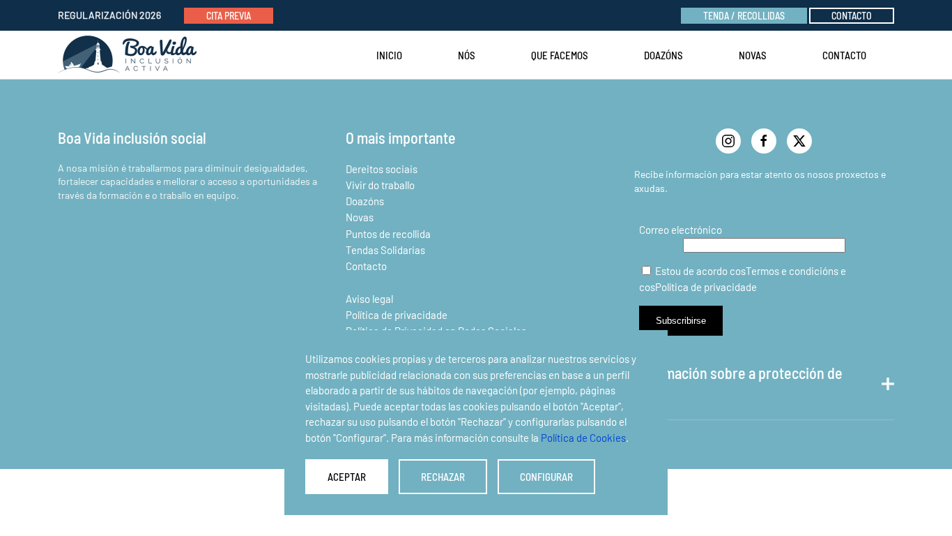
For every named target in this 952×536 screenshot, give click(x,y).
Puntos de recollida (388, 234)
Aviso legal (369, 298)
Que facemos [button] (559, 55)
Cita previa (228, 16)
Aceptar (347, 476)
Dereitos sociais (381, 169)
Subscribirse (681, 320)
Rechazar (443, 476)
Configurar (546, 476)
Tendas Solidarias (385, 250)
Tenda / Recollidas (744, 16)
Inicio (389, 55)
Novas (360, 217)
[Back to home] (130, 55)
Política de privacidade (396, 314)
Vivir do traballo (380, 185)
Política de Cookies (583, 437)
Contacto (851, 16)
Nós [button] (466, 55)
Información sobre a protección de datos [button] (738, 383)
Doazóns (663, 55)
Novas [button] (753, 55)
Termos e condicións (792, 271)
